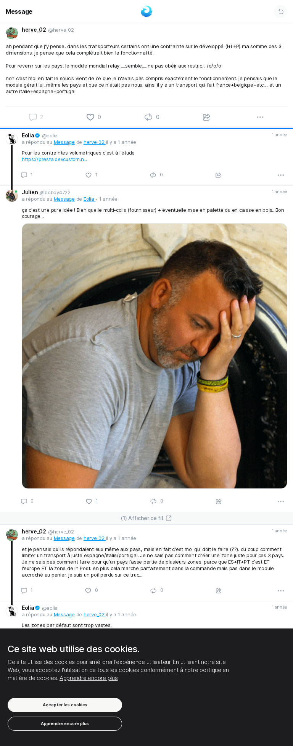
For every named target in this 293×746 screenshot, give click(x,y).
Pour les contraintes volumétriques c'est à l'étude (78, 153)
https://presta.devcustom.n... (54, 159)
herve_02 (95, 142)
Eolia (89, 199)
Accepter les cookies (65, 704)
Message (19, 11)
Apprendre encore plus (89, 678)
